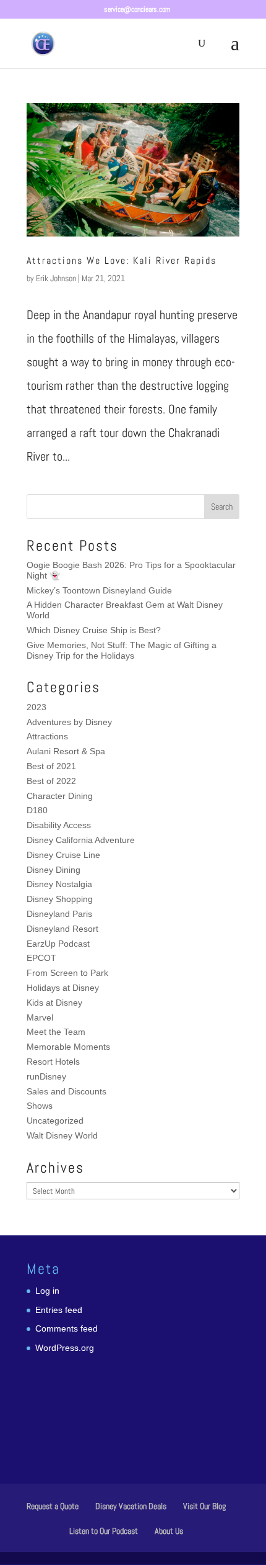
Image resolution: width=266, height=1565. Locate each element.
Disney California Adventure (81, 840)
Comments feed (66, 1328)
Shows (40, 1106)
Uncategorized (55, 1120)
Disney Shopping (60, 899)
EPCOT (41, 958)
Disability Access (59, 825)
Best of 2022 (51, 781)
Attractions (47, 736)
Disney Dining (53, 870)
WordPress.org (64, 1348)
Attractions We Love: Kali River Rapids (122, 260)
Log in (47, 1291)
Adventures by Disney (69, 722)
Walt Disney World (62, 1135)
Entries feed (58, 1310)
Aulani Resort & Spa (66, 751)
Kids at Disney (54, 1003)
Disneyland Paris (59, 914)
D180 (37, 810)
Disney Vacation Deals (130, 1506)
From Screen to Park (67, 973)
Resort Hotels (53, 1062)
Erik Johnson (56, 278)
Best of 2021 (51, 766)
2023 (36, 707)
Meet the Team (56, 1032)
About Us (169, 1530)
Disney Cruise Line (63, 855)
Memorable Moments (68, 1047)
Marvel (40, 1017)
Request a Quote (53, 1506)
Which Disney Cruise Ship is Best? (94, 630)
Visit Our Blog (204, 1506)
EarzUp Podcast (58, 944)
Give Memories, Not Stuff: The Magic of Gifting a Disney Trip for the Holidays (122, 650)
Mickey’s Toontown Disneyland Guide (99, 590)
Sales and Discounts (66, 1091)
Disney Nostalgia (59, 884)
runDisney (46, 1076)
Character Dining (60, 796)
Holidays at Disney (63, 988)
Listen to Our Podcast (103, 1530)
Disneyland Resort (62, 929)
